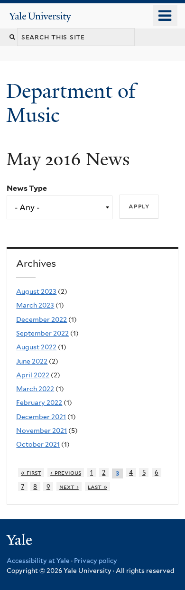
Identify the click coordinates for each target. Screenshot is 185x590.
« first (31, 472)
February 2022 (39, 402)
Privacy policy (95, 560)
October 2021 (38, 444)
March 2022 (35, 389)
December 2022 (41, 319)
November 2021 (41, 430)
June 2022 (31, 361)
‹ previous (65, 472)
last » (97, 486)
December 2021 (41, 417)
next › (69, 486)
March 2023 (35, 305)
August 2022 (36, 347)
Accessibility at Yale (38, 560)
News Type (27, 188)
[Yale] (20, 541)
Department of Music (71, 103)
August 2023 (36, 291)
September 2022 (42, 333)
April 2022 (32, 375)
